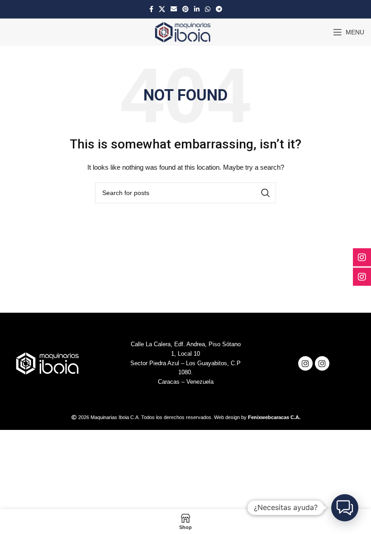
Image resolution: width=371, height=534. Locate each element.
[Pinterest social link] (185, 9)
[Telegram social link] (219, 9)
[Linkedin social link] (196, 9)
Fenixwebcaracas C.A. (274, 417)
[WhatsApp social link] (207, 9)
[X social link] (162, 9)
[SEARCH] (265, 192)
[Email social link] (174, 9)
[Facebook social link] (151, 9)
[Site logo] (185, 31)
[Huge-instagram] (305, 363)
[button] (344, 507)
